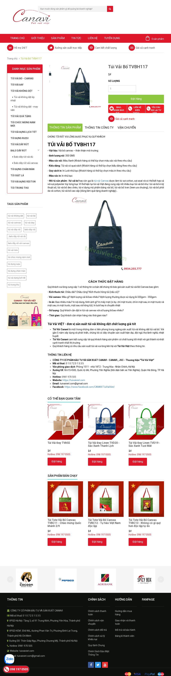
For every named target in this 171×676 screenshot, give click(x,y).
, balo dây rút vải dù (17, 236)
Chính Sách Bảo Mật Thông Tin (98, 653)
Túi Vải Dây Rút (20, 144)
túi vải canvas (14, 223)
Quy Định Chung (96, 645)
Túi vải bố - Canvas (22, 78)
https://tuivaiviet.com (74, 380)
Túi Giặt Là (17, 175)
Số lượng (114, 81)
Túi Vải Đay (17, 84)
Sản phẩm (58, 38)
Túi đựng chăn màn (22, 169)
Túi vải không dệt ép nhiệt (23, 99)
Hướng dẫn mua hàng (123, 613)
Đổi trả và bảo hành (125, 630)
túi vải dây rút (14, 229)
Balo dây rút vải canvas (26, 163)
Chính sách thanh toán (97, 613)
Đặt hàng (57, 461)
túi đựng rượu (14, 264)
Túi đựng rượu (20, 138)
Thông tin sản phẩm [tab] (65, 127)
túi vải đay (29, 223)
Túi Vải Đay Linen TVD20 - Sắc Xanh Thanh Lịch (103, 444)
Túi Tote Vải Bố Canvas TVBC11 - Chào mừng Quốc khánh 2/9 (64, 522)
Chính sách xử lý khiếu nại (96, 638)
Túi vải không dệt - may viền (24, 108)
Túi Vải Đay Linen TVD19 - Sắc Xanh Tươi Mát (144, 444)
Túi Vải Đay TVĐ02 (59, 442)
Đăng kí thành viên (124, 636)
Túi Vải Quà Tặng (21, 116)
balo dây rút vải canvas (18, 243)
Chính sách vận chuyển (96, 622)
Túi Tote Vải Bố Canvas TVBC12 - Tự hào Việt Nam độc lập (104, 522)
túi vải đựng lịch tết (16, 278)
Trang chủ (17, 38)
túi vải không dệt (15, 216)
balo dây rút (30, 229)
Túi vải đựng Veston (23, 181)
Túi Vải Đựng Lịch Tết (24, 132)
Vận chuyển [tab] (127, 127)
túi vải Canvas (101, 180)
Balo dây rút (19, 150)
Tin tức (76, 38)
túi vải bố (31, 216)
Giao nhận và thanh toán (125, 622)
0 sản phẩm (158, 39)
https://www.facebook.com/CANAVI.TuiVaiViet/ (90, 387)
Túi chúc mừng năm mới (23, 124)
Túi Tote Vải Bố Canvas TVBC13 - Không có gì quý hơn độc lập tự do (145, 522)
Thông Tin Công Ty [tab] (99, 127)
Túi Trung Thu (20, 187)
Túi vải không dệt (22, 91)
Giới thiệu (37, 38)
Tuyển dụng (112, 38)
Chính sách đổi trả (97, 630)
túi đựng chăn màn (16, 271)
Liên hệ (93, 38)
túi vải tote (13, 250)
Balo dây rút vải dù (23, 156)
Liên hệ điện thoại (137, 110)
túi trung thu (13, 285)
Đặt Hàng (136, 98)
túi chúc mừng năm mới (19, 257)
